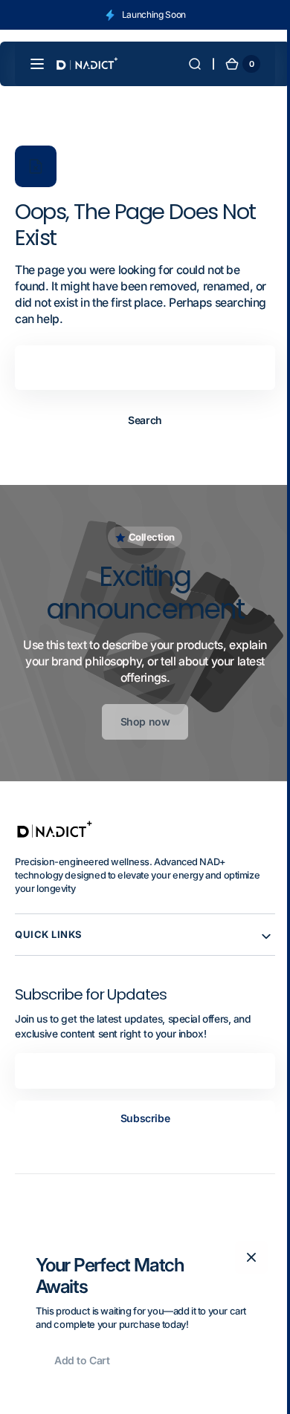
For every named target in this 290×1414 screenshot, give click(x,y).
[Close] (246, 1257)
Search (139, 420)
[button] (37, 64)
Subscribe (139, 1118)
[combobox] (139, 367)
